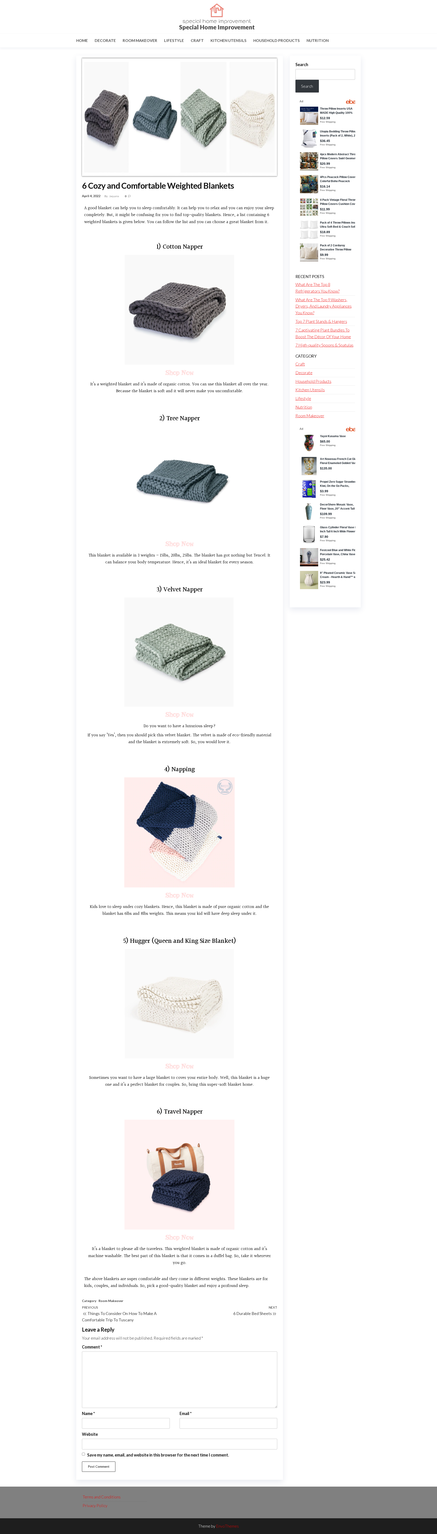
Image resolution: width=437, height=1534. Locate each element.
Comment (92, 1346)
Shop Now (179, 373)
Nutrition (318, 40)
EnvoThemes (227, 1526)
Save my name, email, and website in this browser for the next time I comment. (158, 1454)
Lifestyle (174, 40)
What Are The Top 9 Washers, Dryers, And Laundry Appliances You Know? (323, 306)
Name (88, 1413)
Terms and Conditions (102, 1496)
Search (301, 64)
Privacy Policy (95, 1505)
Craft (197, 40)
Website (90, 1434)
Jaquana (114, 196)
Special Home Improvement (217, 27)
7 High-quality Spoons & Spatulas (324, 345)
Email (186, 1413)
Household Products (276, 40)
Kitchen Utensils (228, 40)
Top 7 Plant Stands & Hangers (321, 321)
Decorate (105, 40)
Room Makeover (140, 40)
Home (82, 40)
